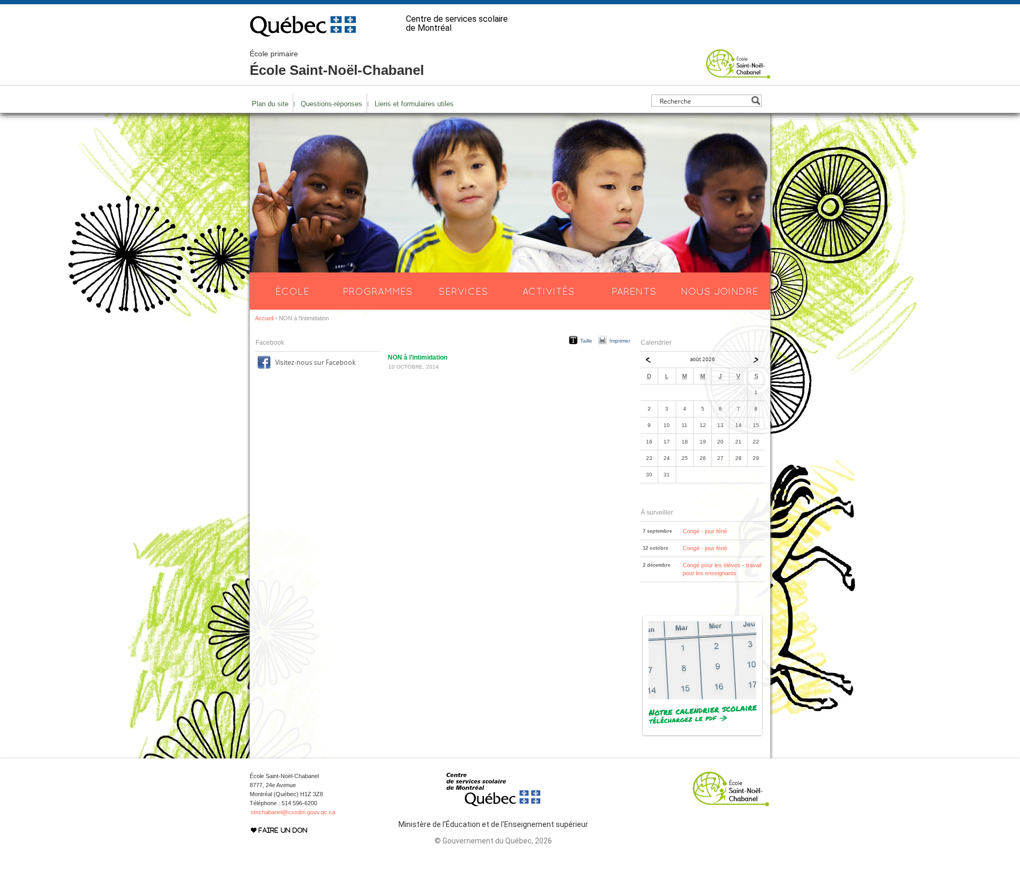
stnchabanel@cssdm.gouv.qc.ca (293, 812)
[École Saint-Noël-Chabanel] (738, 74)
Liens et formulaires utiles (414, 104)
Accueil (264, 318)
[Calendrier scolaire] (702, 735)
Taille (586, 341)
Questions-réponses (331, 104)
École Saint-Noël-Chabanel (337, 63)
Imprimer (619, 341)
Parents (634, 291)
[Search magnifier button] (755, 100)
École (292, 291)
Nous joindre (719, 291)
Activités (548, 291)
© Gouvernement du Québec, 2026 (493, 841)
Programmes (378, 291)
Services (463, 291)
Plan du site (270, 104)
